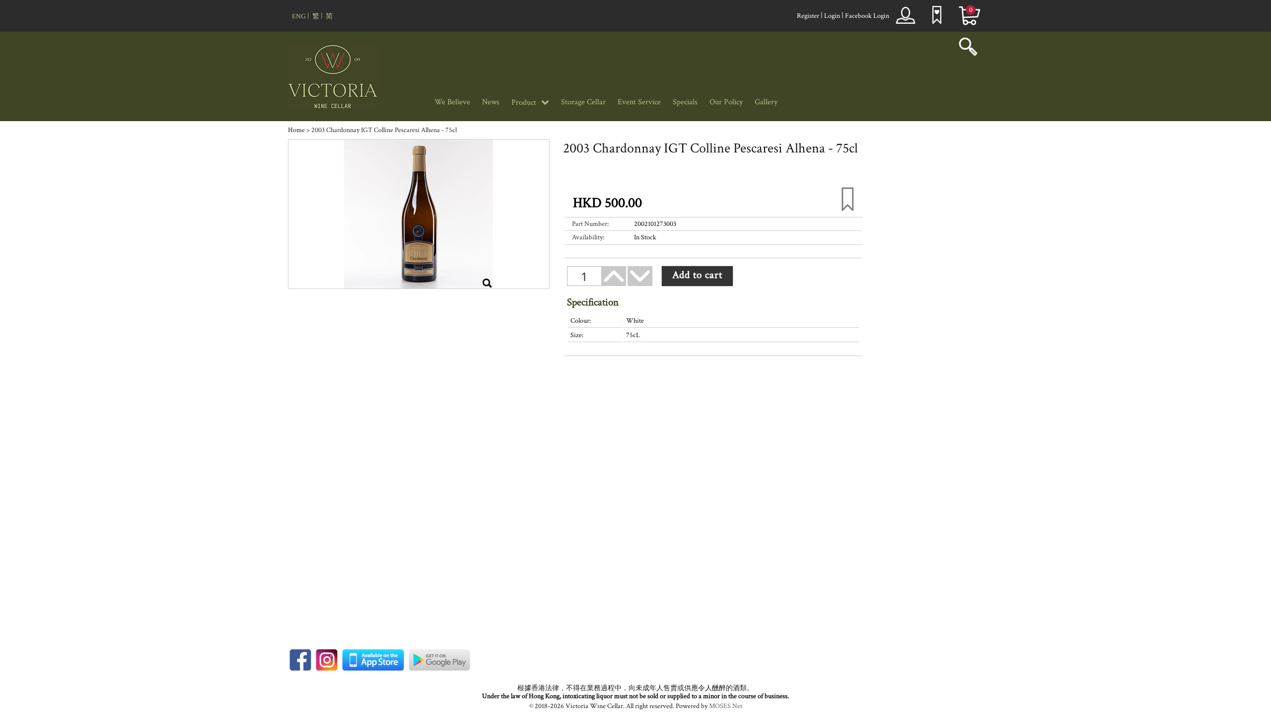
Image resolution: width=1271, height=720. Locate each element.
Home (296, 130)
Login (832, 15)
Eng (299, 16)
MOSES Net (725, 706)
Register (808, 15)
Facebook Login (867, 15)
